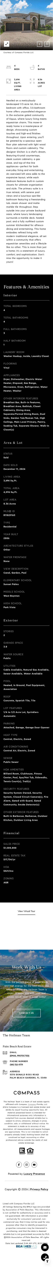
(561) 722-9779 (16, 1064)
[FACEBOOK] (19, 1165)
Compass (32, 1104)
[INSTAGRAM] (26, 1165)
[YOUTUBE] (34, 1165)
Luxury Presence (34, 1173)
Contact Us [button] (26, 1013)
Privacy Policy (39, 1189)
